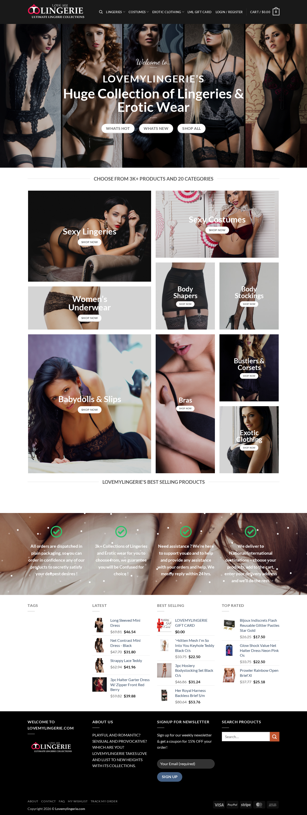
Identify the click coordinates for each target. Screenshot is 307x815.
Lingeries (114, 12)
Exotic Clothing (166, 12)
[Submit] (274, 736)
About (33, 801)
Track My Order (104, 801)
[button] (264, 12)
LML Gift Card (200, 12)
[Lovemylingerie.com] (60, 12)
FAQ (62, 801)
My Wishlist (78, 801)
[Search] (101, 12)
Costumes (137, 12)
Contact (48, 801)
